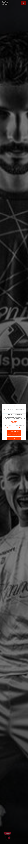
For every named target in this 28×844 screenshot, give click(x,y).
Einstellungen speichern (14, 434)
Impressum (14, 422)
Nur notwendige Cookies (14, 431)
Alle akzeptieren (14, 438)
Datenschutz (14, 421)
